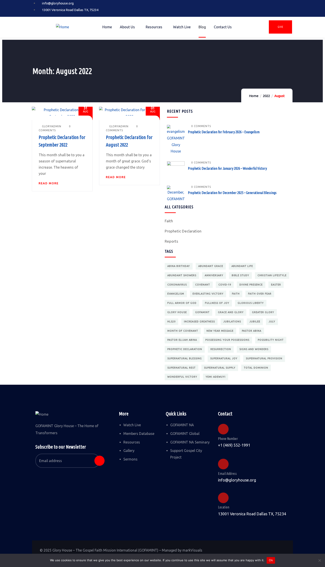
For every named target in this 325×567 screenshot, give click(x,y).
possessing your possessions (227, 340)
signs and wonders (253, 349)
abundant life (242, 266)
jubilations (232, 321)
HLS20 (171, 321)
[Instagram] (269, 7)
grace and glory (231, 312)
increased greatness (199, 321)
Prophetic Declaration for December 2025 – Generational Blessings (232, 193)
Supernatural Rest (181, 367)
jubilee (254, 321)
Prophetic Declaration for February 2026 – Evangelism (224, 132)
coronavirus (177, 284)
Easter (276, 284)
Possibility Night (271, 340)
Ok (271, 560)
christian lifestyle (272, 275)
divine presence (251, 284)
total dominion (256, 367)
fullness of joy (217, 303)
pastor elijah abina (182, 340)
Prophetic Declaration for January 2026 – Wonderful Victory (227, 168)
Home (253, 96)
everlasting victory (208, 293)
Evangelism (175, 293)
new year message (219, 330)
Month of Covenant (182, 330)
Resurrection (220, 349)
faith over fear (259, 293)
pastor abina (251, 330)
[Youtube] (284, 7)
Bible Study (240, 275)
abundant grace (210, 266)
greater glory (263, 312)
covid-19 (224, 284)
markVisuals (192, 550)
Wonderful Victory (182, 376)
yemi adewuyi (216, 376)
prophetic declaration (184, 349)
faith (236, 293)
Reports (171, 241)
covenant (202, 284)
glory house (177, 312)
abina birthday (178, 266)
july (272, 321)
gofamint (202, 312)
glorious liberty (251, 303)
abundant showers (181, 275)
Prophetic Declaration (183, 231)
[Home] (62, 27)
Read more (49, 183)
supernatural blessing (184, 358)
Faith (169, 221)
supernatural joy (223, 358)
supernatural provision (264, 358)
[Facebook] (255, 7)
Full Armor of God (182, 303)
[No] (319, 560)
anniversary (214, 275)
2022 (266, 96)
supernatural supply (219, 367)
